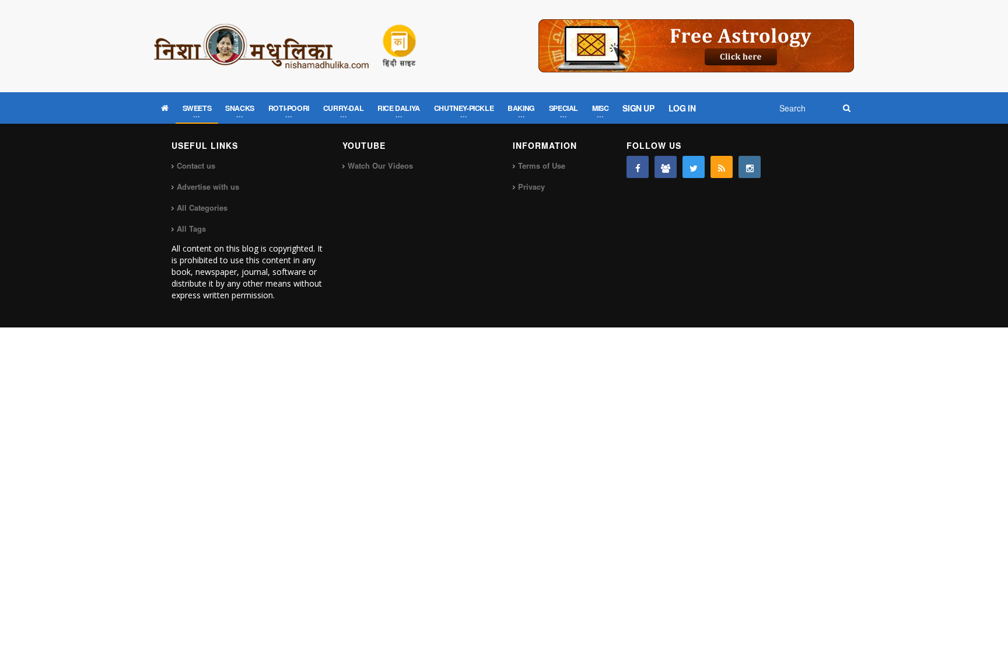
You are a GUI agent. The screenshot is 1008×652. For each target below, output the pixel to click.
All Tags (191, 228)
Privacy (531, 186)
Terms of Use (541, 165)
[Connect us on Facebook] (637, 167)
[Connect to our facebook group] (665, 167)
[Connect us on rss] (721, 167)
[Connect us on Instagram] (749, 167)
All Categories (202, 207)
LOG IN (682, 108)
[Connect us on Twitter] (693, 167)
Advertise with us (208, 186)
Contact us (196, 165)
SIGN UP (638, 108)
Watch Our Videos (380, 165)
